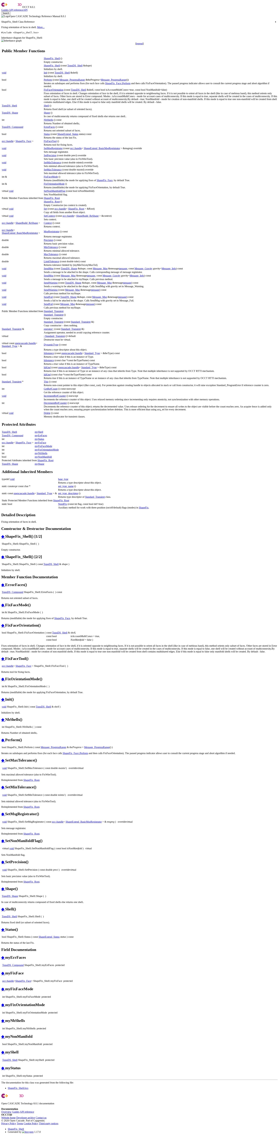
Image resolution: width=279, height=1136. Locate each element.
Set (45, 208)
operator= (49, 329)
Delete (47, 413)
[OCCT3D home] (11, 7)
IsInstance (49, 353)
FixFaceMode (51, 176)
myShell (39, 432)
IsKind (47, 367)
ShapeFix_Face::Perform (117, 83)
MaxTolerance (51, 254)
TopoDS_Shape (10, 112)
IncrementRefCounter (55, 396)
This (46, 381)
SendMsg (48, 268)
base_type (63, 479)
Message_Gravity (143, 268)
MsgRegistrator (51, 231)
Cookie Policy (31, 1123)
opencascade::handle (25, 343)
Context (48, 223)
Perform (48, 79)
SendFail (48, 297)
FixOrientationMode (54, 183)
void (4, 72)
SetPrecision (50, 155)
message (123, 268)
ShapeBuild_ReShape (87, 215)
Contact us (41, 1117)
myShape (39, 464)
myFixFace (40, 442)
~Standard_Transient (54, 336)
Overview (6, 1111)
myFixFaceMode (43, 446)
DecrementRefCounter (55, 403)
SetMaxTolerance (53, 169)
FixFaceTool (50, 141)
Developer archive (25, 1117)
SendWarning (51, 282)
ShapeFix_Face (23, 141)
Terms (20, 1123)
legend (139, 43)
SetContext (49, 215)
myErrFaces (41, 435)
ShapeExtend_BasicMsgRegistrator (102, 148)
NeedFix (62, 504)
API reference (27, 1111)
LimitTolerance (51, 261)
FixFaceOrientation (53, 89)
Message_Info (169, 268)
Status (47, 134)
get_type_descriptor (68, 493)
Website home (8, 1117)
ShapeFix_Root (52, 198)
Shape (47, 112)
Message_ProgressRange (72, 79)
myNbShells (41, 453)
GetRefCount (50, 388)
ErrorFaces (49, 127)
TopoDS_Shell (75, 65)
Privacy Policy (8, 1123)
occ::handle (7, 141)
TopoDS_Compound (12, 127)
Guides (5, 10)
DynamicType (51, 344)
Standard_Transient (53, 311)
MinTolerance (51, 247)
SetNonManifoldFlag (54, 191)
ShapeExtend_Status (67, 134)
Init (45, 72)
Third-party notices (48, 1123)
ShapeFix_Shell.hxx (18, 1088)
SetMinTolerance (52, 162)
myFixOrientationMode (47, 449)
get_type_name (66, 486)
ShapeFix (144, 507)
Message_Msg (100, 268)
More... (41, 27)
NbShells (48, 119)
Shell (46, 105)
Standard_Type (9, 346)
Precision (48, 240)
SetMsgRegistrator (53, 148)
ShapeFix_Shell (52, 58)
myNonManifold (43, 456)
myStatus (39, 439)
